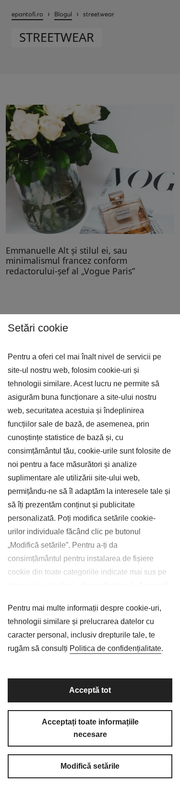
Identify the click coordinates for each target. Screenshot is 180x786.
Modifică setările (90, 766)
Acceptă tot (90, 690)
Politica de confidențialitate (115, 648)
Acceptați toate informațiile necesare (90, 728)
